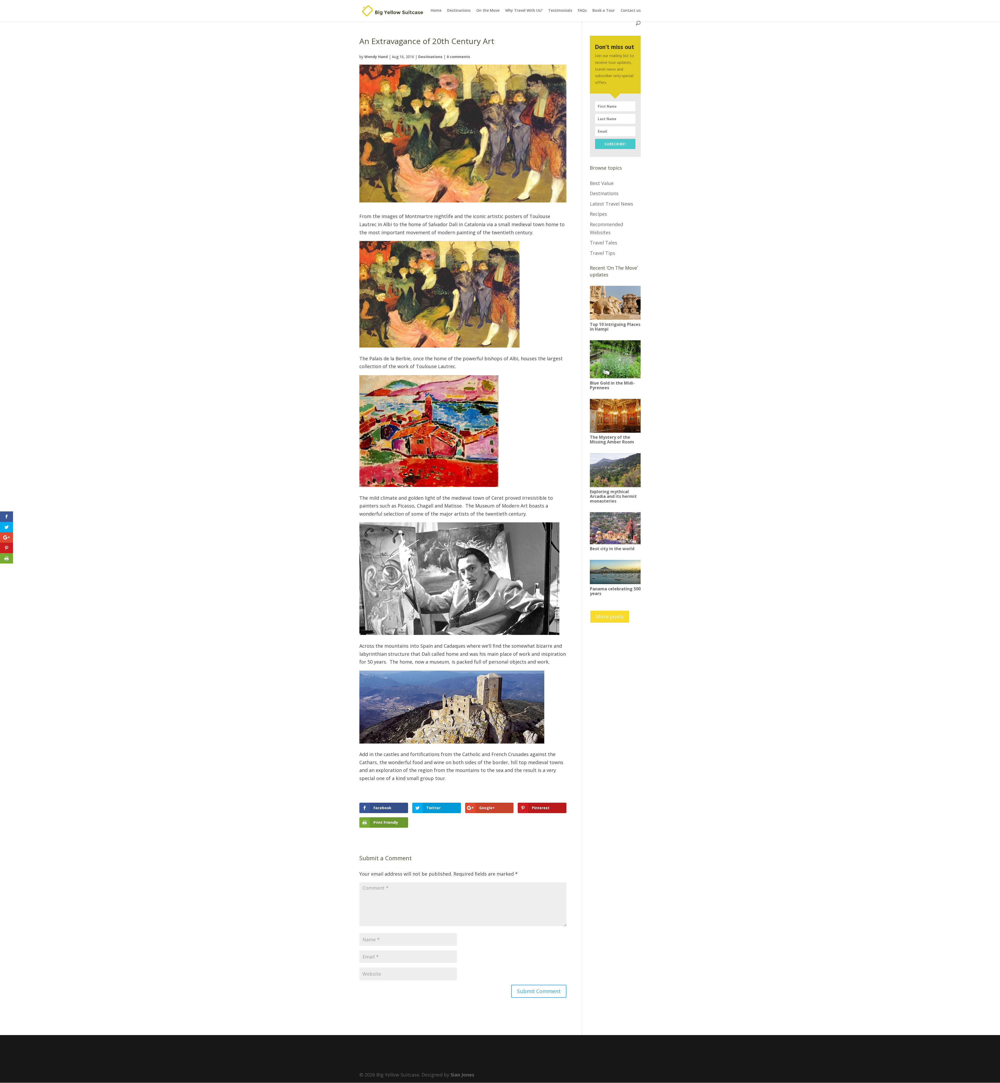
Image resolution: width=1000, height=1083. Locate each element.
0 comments (458, 56)
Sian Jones (462, 1075)
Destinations (459, 11)
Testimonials (560, 11)
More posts (610, 616)
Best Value (602, 183)
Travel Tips (602, 253)
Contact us (631, 11)
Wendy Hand (376, 56)
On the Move (487, 11)
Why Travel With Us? (523, 11)
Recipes (598, 214)
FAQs (582, 11)
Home (436, 11)
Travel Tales (603, 242)
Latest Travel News (611, 204)
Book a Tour (603, 11)
